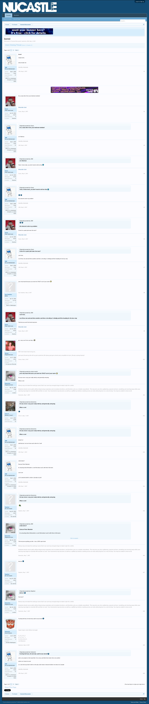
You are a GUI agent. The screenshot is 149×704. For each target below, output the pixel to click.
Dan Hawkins (8, 294)
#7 (144, 267)
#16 (144, 555)
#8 (144, 292)
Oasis (6, 109)
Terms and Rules (135, 702)
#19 (144, 645)
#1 (144, 71)
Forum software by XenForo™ (16, 702)
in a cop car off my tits (11, 364)
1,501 (14, 359)
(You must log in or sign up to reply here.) (135, 684)
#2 (144, 111)
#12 (144, 415)
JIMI (28, 41)
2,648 (14, 419)
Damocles (7, 383)
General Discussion (16, 41)
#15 (144, 510)
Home (141, 699)
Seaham (14, 118)
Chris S (7, 413)
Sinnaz (7, 353)
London (14, 392)
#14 (144, 486)
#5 (144, 207)
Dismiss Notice (143, 29)
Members (16, 15)
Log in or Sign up (140, 1)
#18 (144, 611)
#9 (144, 331)
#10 (144, 359)
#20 (144, 673)
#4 (144, 173)
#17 (144, 572)
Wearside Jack (22, 107)
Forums (8, 15)
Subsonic (7, 631)
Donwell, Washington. (11, 642)
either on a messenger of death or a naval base (10, 80)
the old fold (13, 516)
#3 (144, 145)
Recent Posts (17, 19)
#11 (144, 395)
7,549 (14, 389)
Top (144, 699)
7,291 (14, 73)
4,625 (14, 513)
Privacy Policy (143, 702)
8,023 (14, 114)
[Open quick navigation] (143, 24)
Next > (17, 50)
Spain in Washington (11, 305)
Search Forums (8, 19)
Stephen (7, 507)
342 (15, 637)
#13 (144, 452)
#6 (144, 239)
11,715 (14, 300)
